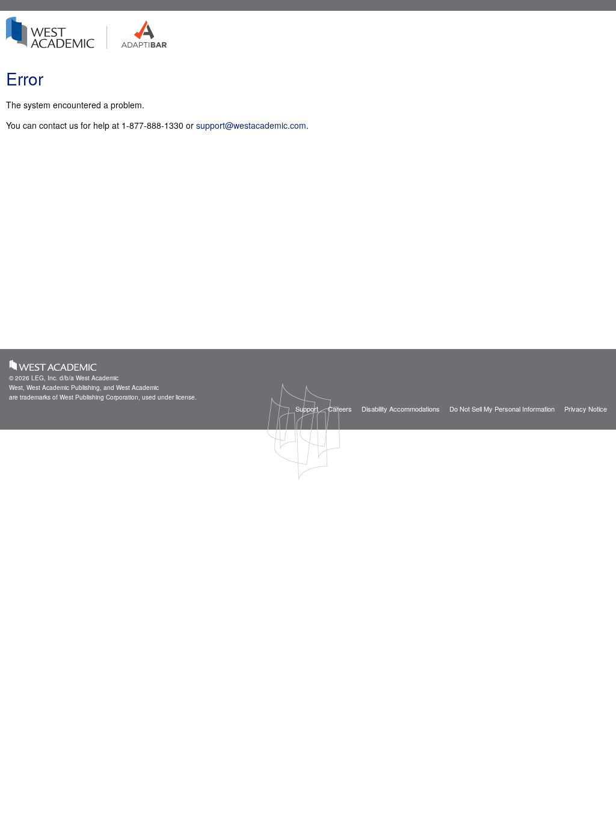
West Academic (53, 365)
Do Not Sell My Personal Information (502, 408)
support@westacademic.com (251, 125)
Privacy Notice (585, 408)
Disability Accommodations (401, 408)
